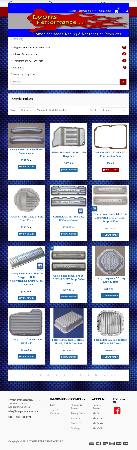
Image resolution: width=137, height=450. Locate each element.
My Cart (97, 413)
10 (96, 375)
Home (72, 10)
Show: (13, 110)
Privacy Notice (78, 413)
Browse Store (86, 10)
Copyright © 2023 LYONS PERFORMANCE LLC (36, 441)
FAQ (52, 405)
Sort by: (94, 110)
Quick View (26, 136)
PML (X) (18, 39)
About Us (75, 418)
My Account (98, 418)
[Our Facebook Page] (121, 411)
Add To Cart (111, 170)
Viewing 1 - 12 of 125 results (51, 110)
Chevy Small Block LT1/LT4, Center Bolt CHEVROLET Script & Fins (110, 218)
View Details (27, 167)
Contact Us (105, 10)
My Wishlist (98, 428)
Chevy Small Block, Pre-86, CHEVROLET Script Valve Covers (69, 279)
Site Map (75, 428)
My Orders (98, 423)
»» (112, 375)
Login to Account (97, 407)
